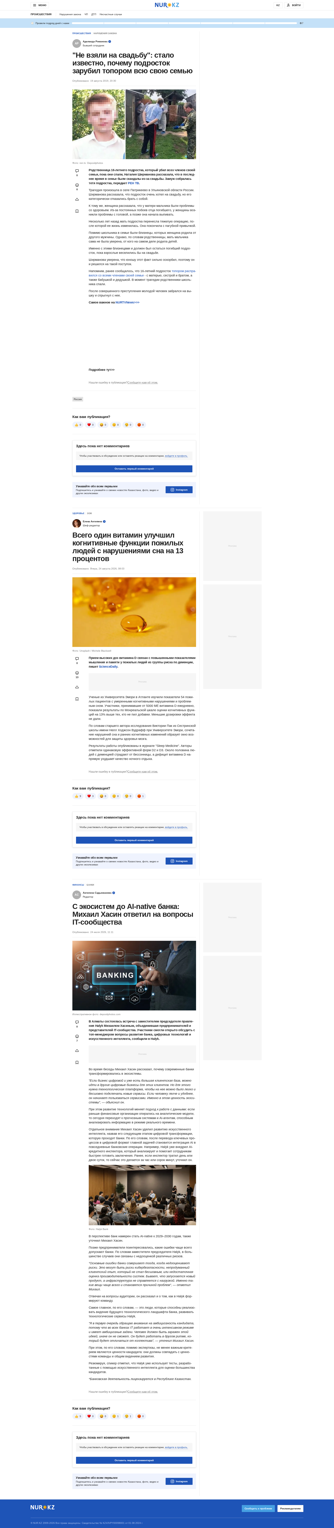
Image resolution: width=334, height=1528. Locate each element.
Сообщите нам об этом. (143, 382)
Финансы (78, 885)
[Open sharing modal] (77, 199)
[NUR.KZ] (167, 5)
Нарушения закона (70, 14)
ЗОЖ (89, 513)
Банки (90, 885)
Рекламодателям (290, 1508)
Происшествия (41, 14)
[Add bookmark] (77, 211)
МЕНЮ (42, 5)
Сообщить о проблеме (258, 1508)
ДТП (93, 14)
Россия (78, 399)
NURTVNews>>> (128, 302)
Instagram (182, 489)
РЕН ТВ (133, 183)
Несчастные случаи (111, 14)
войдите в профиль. (176, 455)
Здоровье (78, 513)
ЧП (86, 14)
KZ (278, 5)
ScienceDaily (108, 666)
